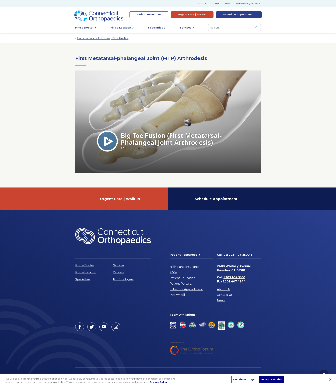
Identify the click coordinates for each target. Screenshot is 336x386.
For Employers (123, 279)
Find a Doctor (84, 265)
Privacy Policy (158, 382)
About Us (201, 3)
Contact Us (224, 294)
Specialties (82, 279)
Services (118, 265)
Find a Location (85, 272)
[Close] (330, 379)
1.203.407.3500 (234, 277)
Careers (215, 3)
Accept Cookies (271, 379)
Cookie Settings (243, 379)
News (227, 3)
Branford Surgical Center (248, 3)
